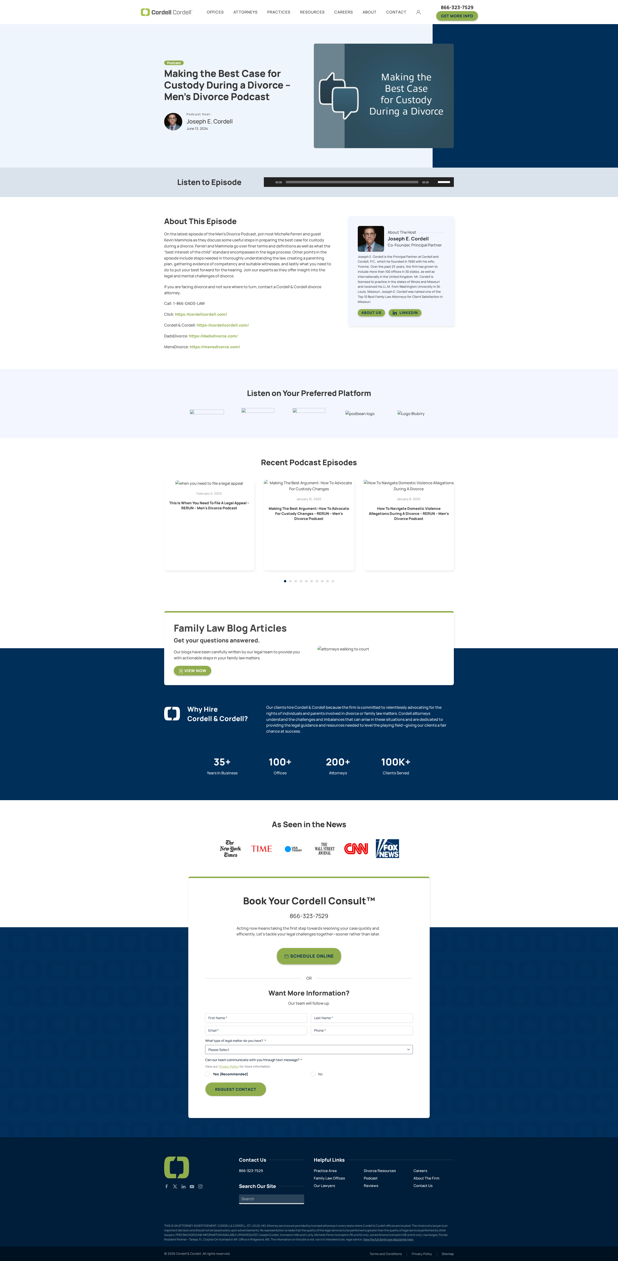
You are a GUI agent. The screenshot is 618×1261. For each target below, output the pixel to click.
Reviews (371, 1185)
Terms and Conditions (386, 1254)
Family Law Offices (329, 1178)
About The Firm (426, 1178)
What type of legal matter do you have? (235, 1040)
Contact (396, 12)
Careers (420, 1170)
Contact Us (423, 1185)
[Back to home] (166, 12)
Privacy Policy (229, 1066)
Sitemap (448, 1254)
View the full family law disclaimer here (388, 1239)
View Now (194, 670)
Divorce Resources (380, 1170)
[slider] (444, 181)
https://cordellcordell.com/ (201, 314)
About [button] (370, 12)
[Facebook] (166, 1186)
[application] (359, 182)
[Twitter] (175, 1186)
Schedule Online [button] (311, 956)
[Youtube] (192, 1186)
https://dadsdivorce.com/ (213, 336)
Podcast (371, 1178)
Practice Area (325, 1170)
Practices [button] (278, 12)
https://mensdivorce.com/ (215, 346)
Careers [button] (343, 12)
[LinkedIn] (183, 1186)
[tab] (285, 581)
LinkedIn (409, 312)
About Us (371, 312)
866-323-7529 (457, 7)
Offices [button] (215, 12)
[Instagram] (200, 1186)
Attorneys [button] (245, 12)
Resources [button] (312, 12)
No (320, 1074)
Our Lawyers (324, 1185)
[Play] (270, 182)
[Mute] (434, 182)
